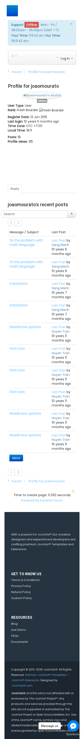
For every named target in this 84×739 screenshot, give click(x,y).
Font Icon (17, 348)
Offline (42, 101)
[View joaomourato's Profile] (42, 94)
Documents (19, 642)
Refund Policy (21, 592)
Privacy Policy (21, 586)
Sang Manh (60, 245)
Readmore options (25, 327)
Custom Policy (21, 598)
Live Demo (18, 630)
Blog (14, 624)
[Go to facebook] (73, 725)
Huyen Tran (61, 331)
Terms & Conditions (25, 580)
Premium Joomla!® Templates (45, 675)
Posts (15, 189)
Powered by (30, 500)
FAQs (15, 636)
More (16, 458)
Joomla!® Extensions (25, 680)
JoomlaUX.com (21, 685)
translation (19, 283)
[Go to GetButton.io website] (73, 734)
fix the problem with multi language (26, 242)
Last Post (59, 240)
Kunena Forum (51, 500)
